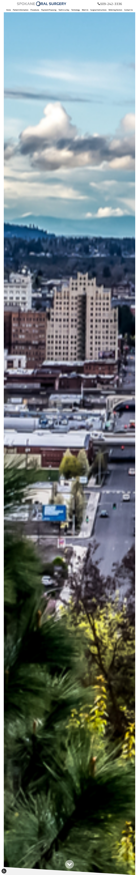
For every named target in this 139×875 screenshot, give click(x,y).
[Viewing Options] (4, 871)
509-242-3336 (111, 3)
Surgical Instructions (98, 10)
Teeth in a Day (63, 10)
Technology (75, 10)
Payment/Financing (48, 10)
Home (8, 10)
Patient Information (20, 10)
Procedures (34, 10)
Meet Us (85, 10)
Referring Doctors (115, 10)
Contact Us (128, 10)
